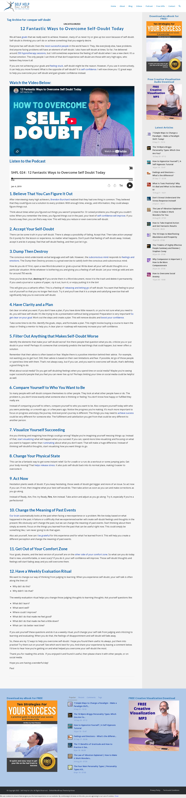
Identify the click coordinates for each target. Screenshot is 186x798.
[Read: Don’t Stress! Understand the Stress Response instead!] (148, 198)
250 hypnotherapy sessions (32, 53)
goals (24, 36)
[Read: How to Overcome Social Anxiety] (148, 274)
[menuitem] (113, 6)
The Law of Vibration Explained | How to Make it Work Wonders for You (167, 211)
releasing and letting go (77, 287)
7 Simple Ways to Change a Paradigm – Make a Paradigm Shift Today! (166, 136)
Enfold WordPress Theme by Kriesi (62, 790)
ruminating (48, 442)
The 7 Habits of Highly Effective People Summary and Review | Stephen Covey (167, 248)
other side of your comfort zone (91, 554)
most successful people (57, 45)
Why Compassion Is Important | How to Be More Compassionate (167, 262)
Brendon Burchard (60, 199)
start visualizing (26, 439)
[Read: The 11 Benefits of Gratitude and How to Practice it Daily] (70, 745)
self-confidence (88, 69)
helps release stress (44, 465)
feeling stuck (56, 65)
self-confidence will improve (111, 215)
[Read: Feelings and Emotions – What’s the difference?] (148, 173)
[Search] (179, 6)
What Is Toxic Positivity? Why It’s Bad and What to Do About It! (167, 186)
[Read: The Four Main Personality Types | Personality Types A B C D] (70, 767)
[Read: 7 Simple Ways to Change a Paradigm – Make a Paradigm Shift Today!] (148, 134)
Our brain (14, 515)
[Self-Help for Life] (17, 6)
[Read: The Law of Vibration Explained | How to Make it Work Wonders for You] (148, 209)
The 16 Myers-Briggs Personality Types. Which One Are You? (166, 150)
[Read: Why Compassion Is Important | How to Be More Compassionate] (148, 260)
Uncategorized (72, 24)
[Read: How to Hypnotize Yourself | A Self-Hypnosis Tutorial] (148, 162)
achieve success (126, 413)
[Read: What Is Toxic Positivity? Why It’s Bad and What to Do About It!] (148, 184)
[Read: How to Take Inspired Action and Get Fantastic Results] (148, 224)
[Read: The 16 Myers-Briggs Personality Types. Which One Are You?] (148, 148)
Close (116, 796)
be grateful (44, 535)
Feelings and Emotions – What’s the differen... (95, 736)
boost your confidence (112, 317)
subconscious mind (98, 257)
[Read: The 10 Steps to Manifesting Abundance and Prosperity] (148, 235)
